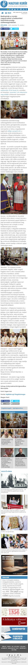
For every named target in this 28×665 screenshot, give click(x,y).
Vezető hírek (6, 471)
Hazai (8, 646)
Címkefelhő (5, 577)
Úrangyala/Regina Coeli (14, 587)
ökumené (5, 589)
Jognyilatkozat (17, 662)
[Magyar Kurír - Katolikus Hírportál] (13, 7)
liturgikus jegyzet (18, 584)
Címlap (4, 646)
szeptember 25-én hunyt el (9, 90)
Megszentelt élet (13, 648)
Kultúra (14, 650)
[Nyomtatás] (15, 404)
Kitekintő (4, 648)
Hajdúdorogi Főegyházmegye (15, 394)
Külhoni (4, 25)
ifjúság (4, 586)
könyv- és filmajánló (8, 580)
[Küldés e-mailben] (5, 404)
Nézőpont (23, 648)
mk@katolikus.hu (17, 659)
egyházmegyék (15, 589)
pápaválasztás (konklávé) (14, 586)
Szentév (10, 584)
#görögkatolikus (18, 408)
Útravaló (4, 587)
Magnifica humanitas (14, 596)
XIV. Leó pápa (12, 591)
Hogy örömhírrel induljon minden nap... (10, 559)
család (5, 595)
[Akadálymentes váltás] (8, 9)
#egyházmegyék (6, 408)
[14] (14, 49)
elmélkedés (17, 593)
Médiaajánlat (10, 662)
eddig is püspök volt (14, 131)
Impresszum (4, 662)
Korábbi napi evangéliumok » (20, 573)
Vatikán (11, 593)
